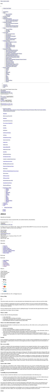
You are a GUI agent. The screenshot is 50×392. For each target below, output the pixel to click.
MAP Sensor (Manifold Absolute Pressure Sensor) (16, 59)
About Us (5, 84)
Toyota (7, 69)
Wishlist (2, 99)
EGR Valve (8, 24)
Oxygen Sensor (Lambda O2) (12, 26)
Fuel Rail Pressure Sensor (11, 38)
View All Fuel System (10, 33)
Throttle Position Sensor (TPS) (12, 64)
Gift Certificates (6, 265)
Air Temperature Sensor (11, 52)
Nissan (7, 73)
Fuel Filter (8, 31)
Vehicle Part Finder (7, 8)
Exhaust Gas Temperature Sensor (12, 57)
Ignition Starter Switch (10, 46)
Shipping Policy (6, 248)
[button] (4, 12)
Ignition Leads (9, 44)
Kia (6, 75)
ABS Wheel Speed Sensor (11, 51)
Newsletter (5, 262)
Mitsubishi (8, 72)
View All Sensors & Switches (12, 50)
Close (2, 390)
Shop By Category (7, 108)
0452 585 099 (3, 231)
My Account (3, 96)
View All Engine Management (12, 19)
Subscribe (3, 223)
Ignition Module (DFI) (10, 45)
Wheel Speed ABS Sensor (11, 66)
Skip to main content (5, 1)
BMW (7, 76)
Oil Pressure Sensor (10, 61)
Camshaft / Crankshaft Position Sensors (14, 53)
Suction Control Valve (10, 39)
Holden (7, 68)
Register (5, 97)
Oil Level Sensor (9, 60)
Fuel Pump (8, 37)
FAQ (4, 87)
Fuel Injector (8, 34)
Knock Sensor (9, 58)
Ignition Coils (8, 43)
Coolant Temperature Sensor (11, 54)
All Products (5, 11)
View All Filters (9, 29)
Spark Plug (8, 47)
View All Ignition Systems (11, 41)
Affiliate (5, 266)
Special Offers (6, 263)
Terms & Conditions (7, 251)
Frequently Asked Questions (9, 250)
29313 (4, 210)
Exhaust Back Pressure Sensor (12, 25)
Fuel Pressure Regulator (11, 36)
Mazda (7, 78)
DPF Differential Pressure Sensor (12, 55)
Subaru (7, 79)
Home (4, 209)
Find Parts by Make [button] (7, 187)
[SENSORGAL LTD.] (6, 92)
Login (2, 97)
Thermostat (8, 15)
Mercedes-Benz (9, 80)
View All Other (9, 14)
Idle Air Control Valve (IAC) (12, 21)
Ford (7, 71)
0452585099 (3, 90)
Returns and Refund (7, 249)
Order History (6, 260)
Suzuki (7, 81)
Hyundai (7, 74)
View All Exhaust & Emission (12, 23)
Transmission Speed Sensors (11, 65)
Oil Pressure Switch (10, 62)
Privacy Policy (6, 252)
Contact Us (5, 86)
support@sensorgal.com (5, 91)
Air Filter (8, 30)
